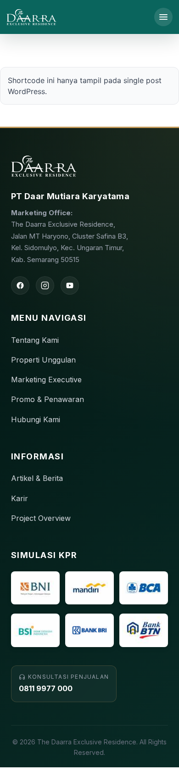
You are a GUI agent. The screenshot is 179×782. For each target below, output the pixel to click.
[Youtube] (70, 285)
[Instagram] (45, 285)
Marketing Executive (46, 379)
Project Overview (41, 518)
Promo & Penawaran (47, 399)
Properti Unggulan (43, 359)
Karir (19, 498)
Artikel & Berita (37, 478)
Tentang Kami (35, 340)
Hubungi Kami (35, 419)
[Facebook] (20, 285)
